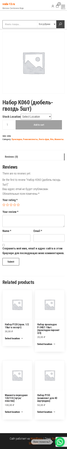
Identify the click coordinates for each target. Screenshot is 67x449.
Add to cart (39, 124)
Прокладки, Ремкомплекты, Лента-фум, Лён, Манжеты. (38, 139)
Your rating (10, 200)
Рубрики (14, 15)
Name (6, 231)
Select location (12, 338)
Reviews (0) (11, 156)
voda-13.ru (8, 4)
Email (38, 231)
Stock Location (11, 116)
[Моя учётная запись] (53, 6)
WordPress (36, 438)
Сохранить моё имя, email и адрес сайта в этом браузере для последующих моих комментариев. (33, 251)
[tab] (33, 156)
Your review (10, 211)
